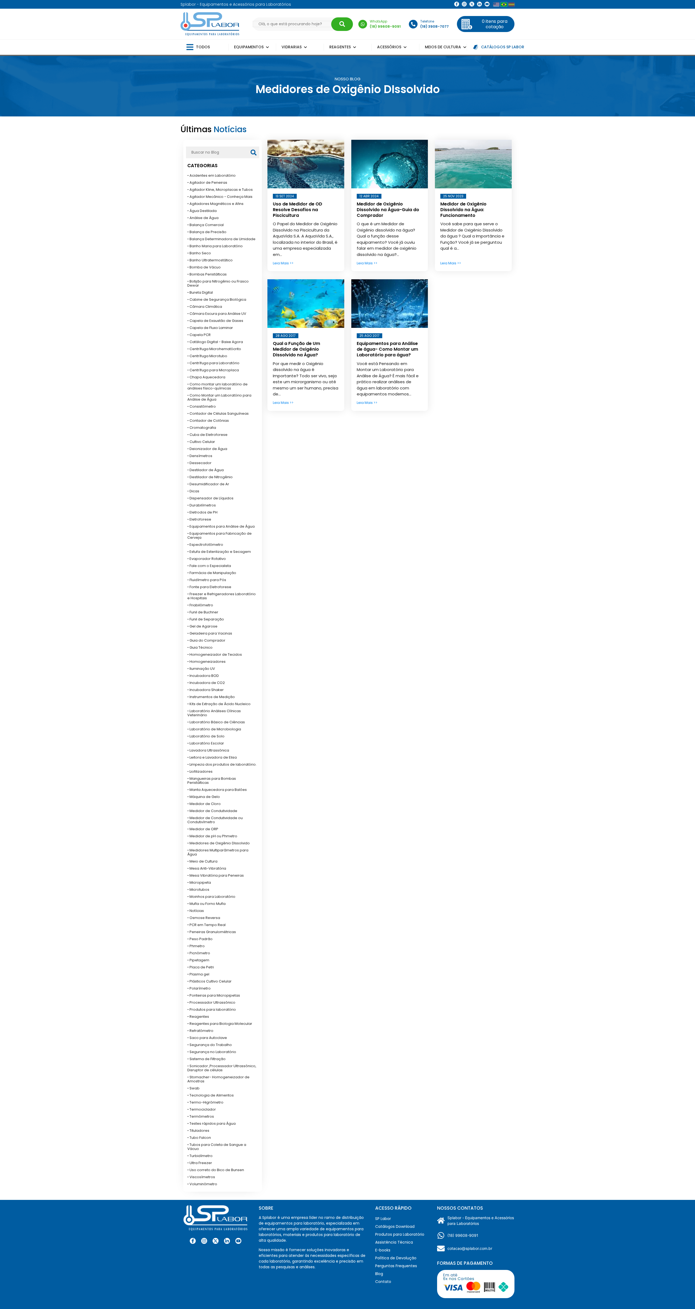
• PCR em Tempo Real (206, 925)
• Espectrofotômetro (205, 545)
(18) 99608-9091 (462, 1235)
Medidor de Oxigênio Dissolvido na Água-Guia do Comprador (388, 209)
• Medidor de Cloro (204, 804)
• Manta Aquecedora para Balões (217, 790)
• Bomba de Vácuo (204, 267)
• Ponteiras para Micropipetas (213, 995)
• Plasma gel (198, 974)
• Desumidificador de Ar (208, 484)
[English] (496, 4)
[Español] (511, 4)
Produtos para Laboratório (399, 1234)
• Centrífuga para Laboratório (213, 363)
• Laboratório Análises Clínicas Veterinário (214, 713)
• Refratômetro (200, 1031)
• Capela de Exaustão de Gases (215, 321)
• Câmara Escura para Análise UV (216, 314)
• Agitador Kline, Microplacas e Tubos (220, 190)
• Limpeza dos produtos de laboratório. (222, 764)
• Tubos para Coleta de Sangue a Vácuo (216, 1147)
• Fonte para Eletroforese (209, 587)
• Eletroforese (199, 519)
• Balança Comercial (205, 225)
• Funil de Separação (205, 619)
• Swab (193, 1088)
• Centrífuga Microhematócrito (214, 349)
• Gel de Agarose (202, 626)
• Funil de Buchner (202, 612)
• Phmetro (196, 946)
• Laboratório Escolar (205, 743)
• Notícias (195, 911)
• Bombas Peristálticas (207, 274)
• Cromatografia (201, 428)
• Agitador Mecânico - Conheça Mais (219, 197)
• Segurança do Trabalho (209, 1045)
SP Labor (383, 1218)
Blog (379, 1273)
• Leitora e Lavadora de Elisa (212, 757)
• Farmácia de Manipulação (211, 573)
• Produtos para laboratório (211, 1009)
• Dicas (193, 491)
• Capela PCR (199, 335)
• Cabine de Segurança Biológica (216, 299)
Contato (383, 1281)
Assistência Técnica (394, 1242)
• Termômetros (200, 1116)
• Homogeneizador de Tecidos (214, 654)
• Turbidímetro (200, 1156)
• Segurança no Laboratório (211, 1052)
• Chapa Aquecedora (206, 377)
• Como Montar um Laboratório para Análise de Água (219, 397)
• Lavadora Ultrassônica (208, 750)
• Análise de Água (203, 218)
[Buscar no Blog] (253, 152)
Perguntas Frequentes (396, 1266)
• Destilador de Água (205, 470)
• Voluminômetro (202, 1184)
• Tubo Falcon (199, 1138)
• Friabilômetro (200, 605)
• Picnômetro (198, 953)
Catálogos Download (395, 1226)
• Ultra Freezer (199, 1163)
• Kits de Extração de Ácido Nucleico (219, 704)
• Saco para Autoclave (207, 1038)
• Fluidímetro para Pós (206, 580)
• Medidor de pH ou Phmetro (212, 836)
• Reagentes (198, 1017)
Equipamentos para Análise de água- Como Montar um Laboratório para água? (387, 349)
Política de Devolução (395, 1258)
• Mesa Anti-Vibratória (206, 868)
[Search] (342, 24)
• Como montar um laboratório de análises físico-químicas (217, 386)
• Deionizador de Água (207, 449)
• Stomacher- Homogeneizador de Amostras (218, 1079)
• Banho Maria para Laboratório (215, 246)
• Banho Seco (199, 253)
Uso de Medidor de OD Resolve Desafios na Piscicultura (297, 209)
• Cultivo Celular (201, 442)
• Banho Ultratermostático (210, 260)
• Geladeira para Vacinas (209, 633)
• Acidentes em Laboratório (211, 175)
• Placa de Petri (200, 967)
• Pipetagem (198, 960)
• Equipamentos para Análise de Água (221, 526)
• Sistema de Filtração (206, 1059)
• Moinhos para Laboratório (211, 897)
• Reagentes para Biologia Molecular (219, 1024)
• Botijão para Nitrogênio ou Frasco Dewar (218, 283)
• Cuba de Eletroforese (207, 435)
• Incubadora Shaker (205, 690)
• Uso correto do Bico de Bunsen (215, 1170)
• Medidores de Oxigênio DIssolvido (218, 843)
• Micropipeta (199, 882)
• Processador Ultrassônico (211, 1002)
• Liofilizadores (200, 771)
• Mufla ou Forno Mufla (206, 904)
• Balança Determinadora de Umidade (221, 239)
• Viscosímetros (201, 1177)
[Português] (504, 4)
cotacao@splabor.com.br (469, 1248)
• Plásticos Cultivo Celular (209, 981)
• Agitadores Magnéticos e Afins (215, 204)
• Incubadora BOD (203, 676)
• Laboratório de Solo (206, 736)
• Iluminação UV (201, 669)
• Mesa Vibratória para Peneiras (215, 875)
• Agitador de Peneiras (207, 182)
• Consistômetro (201, 406)
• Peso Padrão (200, 939)
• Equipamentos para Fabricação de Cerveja (219, 535)
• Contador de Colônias (208, 421)
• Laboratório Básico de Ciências (216, 722)
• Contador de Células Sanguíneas (218, 413)
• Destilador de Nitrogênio (210, 477)
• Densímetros (199, 456)
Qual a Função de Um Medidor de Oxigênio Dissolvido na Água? (296, 349)
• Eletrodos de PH (202, 512)
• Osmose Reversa (203, 918)
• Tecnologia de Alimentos (210, 1095)
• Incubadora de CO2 (206, 683)
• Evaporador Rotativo (206, 559)
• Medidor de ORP (202, 829)
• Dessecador (199, 463)
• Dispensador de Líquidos (210, 498)
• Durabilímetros (201, 505)
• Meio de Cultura (202, 861)
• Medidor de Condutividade (212, 811)
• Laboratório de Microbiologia (214, 729)
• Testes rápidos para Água (211, 1123)
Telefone (427, 21)
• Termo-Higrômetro (205, 1102)
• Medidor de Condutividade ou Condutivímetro (215, 820)
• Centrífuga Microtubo (207, 356)
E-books (382, 1250)
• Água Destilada (202, 211)
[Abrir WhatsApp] (681, 1295)
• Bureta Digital (200, 292)
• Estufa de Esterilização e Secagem (219, 552)
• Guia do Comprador (206, 640)
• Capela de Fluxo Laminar (210, 328)
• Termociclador (201, 1109)
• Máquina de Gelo (203, 797)
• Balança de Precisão (206, 232)
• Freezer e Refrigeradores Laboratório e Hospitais (221, 596)
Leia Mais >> (283, 263)
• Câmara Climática (204, 307)
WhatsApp (378, 21)
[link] (464, 4)
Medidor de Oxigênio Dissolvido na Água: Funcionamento (463, 209)
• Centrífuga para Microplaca (213, 370)
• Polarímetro (199, 988)
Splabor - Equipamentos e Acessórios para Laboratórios (480, 1220)
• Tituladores (198, 1131)
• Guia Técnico (200, 647)
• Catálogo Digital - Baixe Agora (215, 342)
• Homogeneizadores (206, 662)
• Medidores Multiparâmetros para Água (217, 852)
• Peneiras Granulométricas (211, 932)
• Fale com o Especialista (209, 566)
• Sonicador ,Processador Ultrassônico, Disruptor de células (221, 1068)
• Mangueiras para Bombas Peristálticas (211, 780)
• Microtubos (198, 890)
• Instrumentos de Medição (211, 697)
